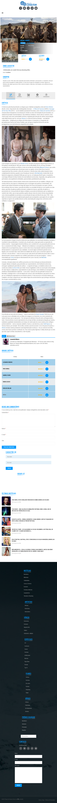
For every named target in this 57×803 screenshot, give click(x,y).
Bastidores (26, 574)
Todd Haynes (46, 324)
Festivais (26, 652)
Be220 (21, 799)
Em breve (28, 680)
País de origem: (24, 50)
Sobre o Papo (41, 800)
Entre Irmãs (25, 41)
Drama (34, 47)
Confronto (27, 646)
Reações (24, 730)
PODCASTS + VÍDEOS (28, 633)
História (38, 47)
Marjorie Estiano (44, 167)
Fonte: (4, 72)
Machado (44, 257)
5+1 (25, 643)
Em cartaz (28, 683)
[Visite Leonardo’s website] (6, 341)
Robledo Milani (7, 388)
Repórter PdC (27, 627)
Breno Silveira (31, 45)
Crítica (10, 96)
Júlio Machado (38, 173)
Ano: (21, 49)
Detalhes (19, 96)
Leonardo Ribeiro (14, 339)
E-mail (4, 434)
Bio (4, 336)
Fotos (28, 96)
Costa (12, 257)
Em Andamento (28, 708)
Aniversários (27, 611)
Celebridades (26, 580)
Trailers (25, 630)
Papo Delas (27, 661)
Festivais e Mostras (28, 589)
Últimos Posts (12, 336)
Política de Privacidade (50, 800)
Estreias (27, 686)
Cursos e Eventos (27, 583)
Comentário (5, 412)
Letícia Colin (16, 268)
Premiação (24, 727)
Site (3, 440)
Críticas (27, 677)
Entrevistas (27, 608)
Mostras (26, 658)
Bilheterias (26, 577)
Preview (26, 664)
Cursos (26, 649)
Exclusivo (26, 586)
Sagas (27, 692)
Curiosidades (46, 96)
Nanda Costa (24, 163)
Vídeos (37, 96)
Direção (22, 45)
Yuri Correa (6, 368)
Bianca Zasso (6, 381)
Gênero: (22, 47)
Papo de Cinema (8, 799)
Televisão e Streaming (28, 596)
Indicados (24, 724)
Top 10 (26, 667)
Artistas (26, 605)
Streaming (28, 689)
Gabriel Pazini (6, 375)
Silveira (23, 118)
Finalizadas (27, 705)
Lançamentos (27, 593)
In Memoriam (27, 655)
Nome (4, 428)
